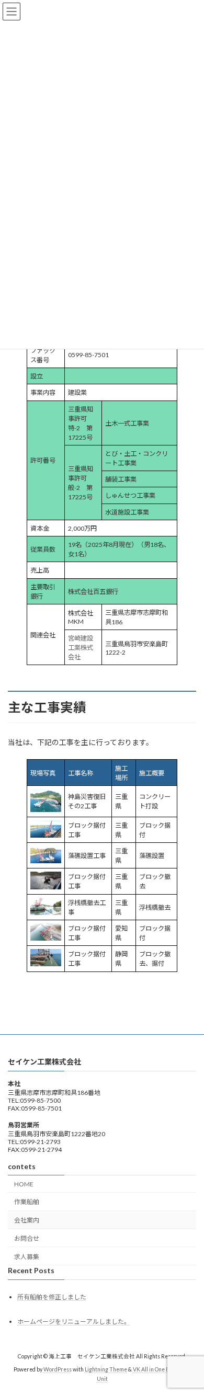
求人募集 (26, 1256)
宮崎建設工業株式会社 (80, 647)
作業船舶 (26, 1202)
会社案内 (26, 1220)
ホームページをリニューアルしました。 (73, 1321)
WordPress (57, 1369)
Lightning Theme (106, 1369)
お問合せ (26, 1238)
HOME (23, 1183)
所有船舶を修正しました (51, 1297)
